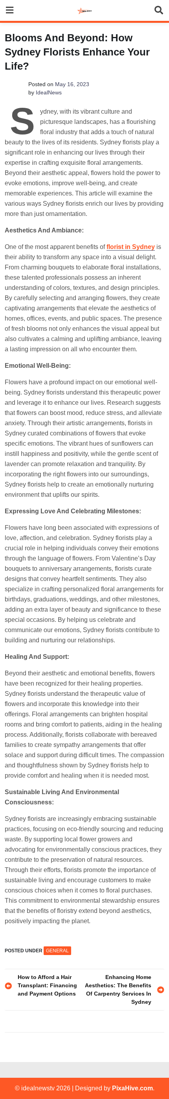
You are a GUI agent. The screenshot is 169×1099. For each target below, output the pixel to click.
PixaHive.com (132, 1088)
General (57, 950)
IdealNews (49, 92)
